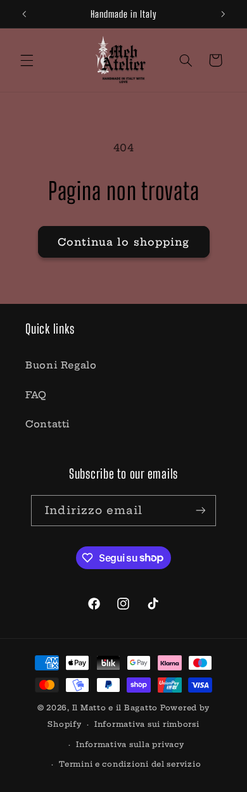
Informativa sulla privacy (130, 744)
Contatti (47, 424)
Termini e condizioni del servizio (130, 764)
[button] (26, 60)
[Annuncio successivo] (223, 14)
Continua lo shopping (123, 242)
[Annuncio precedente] (24, 14)
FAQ (36, 395)
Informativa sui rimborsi (147, 724)
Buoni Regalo (61, 365)
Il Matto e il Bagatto (115, 707)
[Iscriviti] (200, 510)
